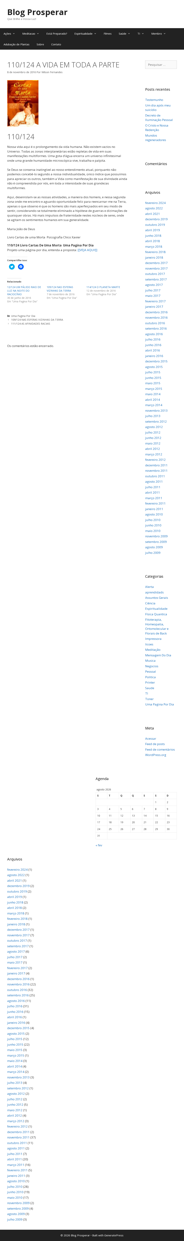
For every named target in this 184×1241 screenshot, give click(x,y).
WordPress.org (155, 755)
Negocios (151, 666)
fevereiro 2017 (155, 301)
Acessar (150, 738)
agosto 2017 (154, 285)
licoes (149, 644)
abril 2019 (152, 230)
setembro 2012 (156, 421)
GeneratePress (113, 1235)
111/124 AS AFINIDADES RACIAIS (30, 323)
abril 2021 (152, 214)
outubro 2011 (155, 476)
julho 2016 (152, 339)
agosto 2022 (154, 208)
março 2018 (153, 246)
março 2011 (153, 498)
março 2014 (153, 405)
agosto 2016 (154, 334)
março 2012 (153, 454)
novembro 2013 (156, 410)
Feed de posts (155, 744)
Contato (56, 44)
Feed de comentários (160, 749)
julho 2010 (152, 520)
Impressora (153, 639)
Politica (150, 677)
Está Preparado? (56, 33)
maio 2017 (152, 296)
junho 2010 (153, 525)
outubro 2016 (155, 323)
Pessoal (150, 671)
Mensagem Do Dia (158, 655)
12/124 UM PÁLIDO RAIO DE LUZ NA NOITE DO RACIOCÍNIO (24, 290)
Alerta (149, 587)
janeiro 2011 (154, 509)
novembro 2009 (156, 536)
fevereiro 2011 (155, 503)
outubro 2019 (155, 225)
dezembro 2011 (156, 465)
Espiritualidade (83, 33)
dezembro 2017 (156, 263)
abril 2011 (152, 492)
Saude (149, 688)
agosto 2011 (154, 481)
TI (138, 33)
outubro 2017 (155, 274)
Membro (156, 33)
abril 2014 (152, 400)
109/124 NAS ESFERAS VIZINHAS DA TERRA (60, 288)
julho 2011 (152, 487)
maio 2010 (152, 531)
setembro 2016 (156, 328)
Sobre (40, 44)
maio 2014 (152, 394)
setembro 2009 (156, 542)
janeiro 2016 (154, 356)
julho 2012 (152, 432)
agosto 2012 (154, 427)
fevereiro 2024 (155, 203)
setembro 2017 (156, 279)
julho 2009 (152, 553)
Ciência (150, 603)
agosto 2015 (154, 367)
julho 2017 (152, 290)
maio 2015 (152, 383)
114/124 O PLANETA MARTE (103, 287)
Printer (150, 682)
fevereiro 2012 (155, 460)
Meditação (152, 650)
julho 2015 (152, 372)
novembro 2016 (156, 317)
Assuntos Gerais (156, 598)
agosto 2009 (154, 547)
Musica (150, 660)
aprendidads (154, 592)
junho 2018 (153, 236)
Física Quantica (156, 614)
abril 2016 (152, 350)
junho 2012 (153, 438)
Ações (7, 33)
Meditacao (28, 33)
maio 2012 (152, 443)
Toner (149, 699)
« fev (99, 845)
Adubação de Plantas (16, 44)
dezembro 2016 (156, 312)
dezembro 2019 (156, 219)
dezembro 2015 (156, 361)
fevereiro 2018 (155, 252)
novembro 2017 (156, 268)
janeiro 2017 (154, 307)
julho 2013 (152, 416)
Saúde (122, 33)
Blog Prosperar (37, 11)
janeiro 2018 (154, 257)
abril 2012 (152, 449)
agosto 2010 (154, 514)
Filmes (108, 33)
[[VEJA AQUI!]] (87, 250)
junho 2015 (153, 378)
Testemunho (154, 100)
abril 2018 (152, 241)
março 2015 (153, 389)
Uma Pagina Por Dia (23, 316)
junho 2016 (153, 345)
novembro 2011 (156, 471)
